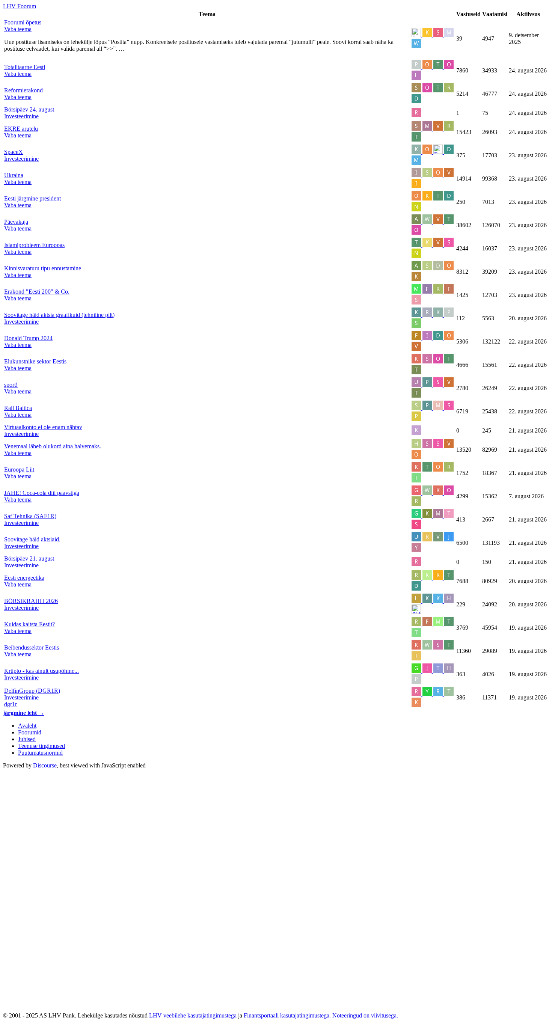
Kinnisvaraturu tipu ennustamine (42, 268)
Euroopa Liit (19, 469)
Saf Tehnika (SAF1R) (30, 516)
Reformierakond (23, 90)
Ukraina (13, 175)
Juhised (27, 739)
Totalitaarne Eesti (24, 67)
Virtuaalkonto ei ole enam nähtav (43, 427)
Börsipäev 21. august (29, 558)
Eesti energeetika (24, 577)
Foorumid (29, 732)
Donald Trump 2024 (28, 338)
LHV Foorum (19, 6)
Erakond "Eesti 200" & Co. (36, 291)
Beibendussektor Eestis (31, 647)
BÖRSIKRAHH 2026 (31, 601)
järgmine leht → (23, 713)
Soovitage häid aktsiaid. (32, 539)
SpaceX (13, 152)
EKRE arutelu (21, 128)
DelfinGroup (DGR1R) (32, 690)
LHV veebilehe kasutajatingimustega (193, 1015)
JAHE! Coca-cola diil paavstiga (41, 493)
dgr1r (10, 704)
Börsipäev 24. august (29, 109)
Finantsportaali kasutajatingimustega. (288, 1015)
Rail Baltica (18, 408)
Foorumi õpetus (22, 22)
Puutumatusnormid (40, 752)
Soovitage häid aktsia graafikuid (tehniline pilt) (59, 315)
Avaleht (27, 725)
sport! (11, 384)
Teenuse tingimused (41, 746)
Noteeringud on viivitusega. (365, 1015)
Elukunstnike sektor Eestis (35, 361)
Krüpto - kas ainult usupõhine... (41, 671)
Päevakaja (16, 222)
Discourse (45, 765)
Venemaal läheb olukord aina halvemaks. (52, 446)
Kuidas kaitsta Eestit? (29, 624)
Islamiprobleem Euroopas (34, 245)
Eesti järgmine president (32, 198)
